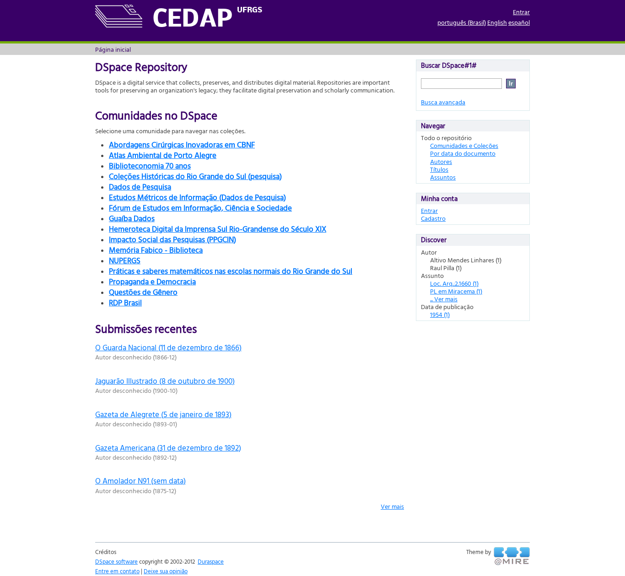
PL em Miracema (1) (456, 291)
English (497, 22)
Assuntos (443, 177)
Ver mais (392, 506)
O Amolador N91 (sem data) (140, 480)
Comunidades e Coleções (464, 145)
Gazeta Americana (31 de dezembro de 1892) (168, 447)
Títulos (439, 169)
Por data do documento (463, 153)
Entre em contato (117, 571)
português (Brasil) (461, 22)
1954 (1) (440, 314)
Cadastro (433, 218)
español (519, 22)
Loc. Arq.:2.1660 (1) (454, 283)
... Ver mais (444, 299)
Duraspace (211, 561)
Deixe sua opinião (166, 571)
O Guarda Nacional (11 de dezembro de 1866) (168, 347)
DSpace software (116, 561)
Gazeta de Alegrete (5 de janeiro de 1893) (163, 414)
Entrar (521, 11)
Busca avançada (443, 102)
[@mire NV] (512, 556)
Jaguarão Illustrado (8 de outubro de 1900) (165, 380)
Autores (441, 161)
